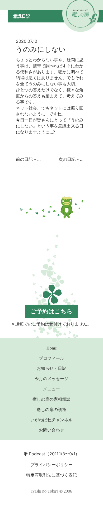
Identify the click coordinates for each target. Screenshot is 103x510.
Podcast (36, 453)
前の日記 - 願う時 (33, 159)
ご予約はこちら (52, 311)
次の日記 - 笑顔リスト (80, 159)
